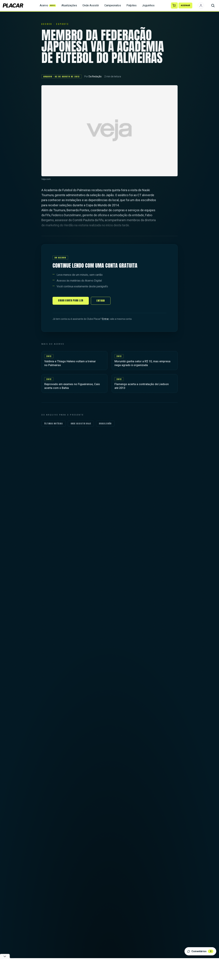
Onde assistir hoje (81, 423)
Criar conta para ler (70, 300)
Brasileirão (105, 423)
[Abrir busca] (212, 5)
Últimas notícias (53, 423)
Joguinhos (148, 5)
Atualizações (69, 5)
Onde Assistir (90, 5)
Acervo (47, 5)
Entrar (100, 300)
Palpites (131, 5)
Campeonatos (112, 5)
